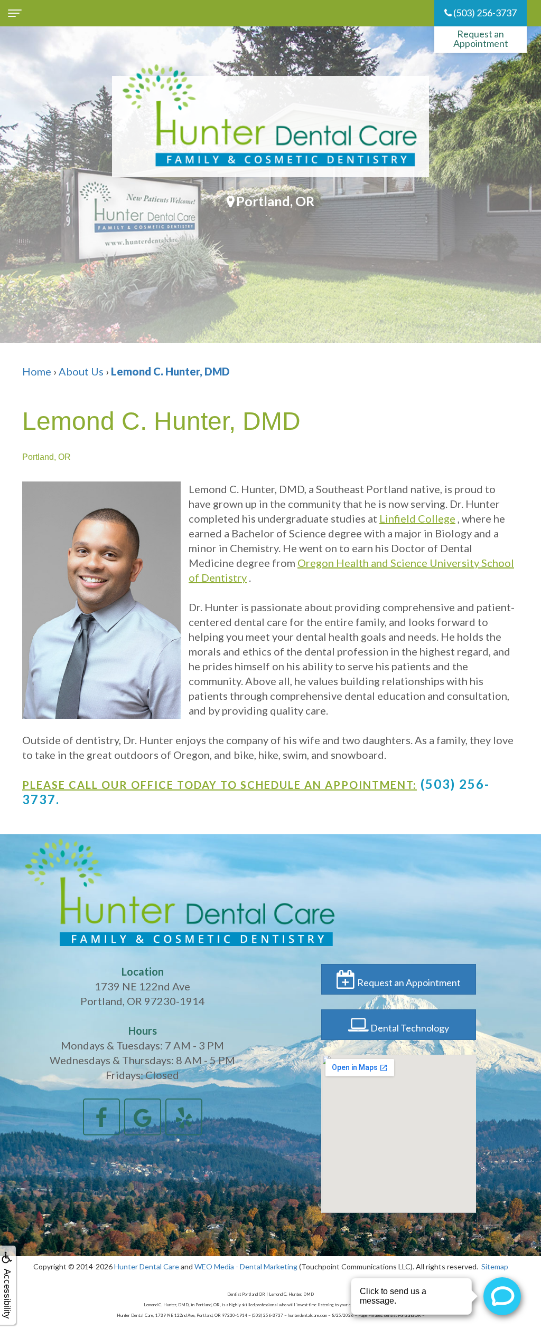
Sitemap (494, 1266)
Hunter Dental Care (146, 1266)
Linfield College (417, 518)
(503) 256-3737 (484, 12)
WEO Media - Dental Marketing (245, 1266)
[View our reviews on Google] (142, 1115)
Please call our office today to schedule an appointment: (219, 784)
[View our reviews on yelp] (183, 1115)
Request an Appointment (480, 38)
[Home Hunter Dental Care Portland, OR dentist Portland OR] (270, 126)
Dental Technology (409, 1028)
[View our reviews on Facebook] (101, 1115)
